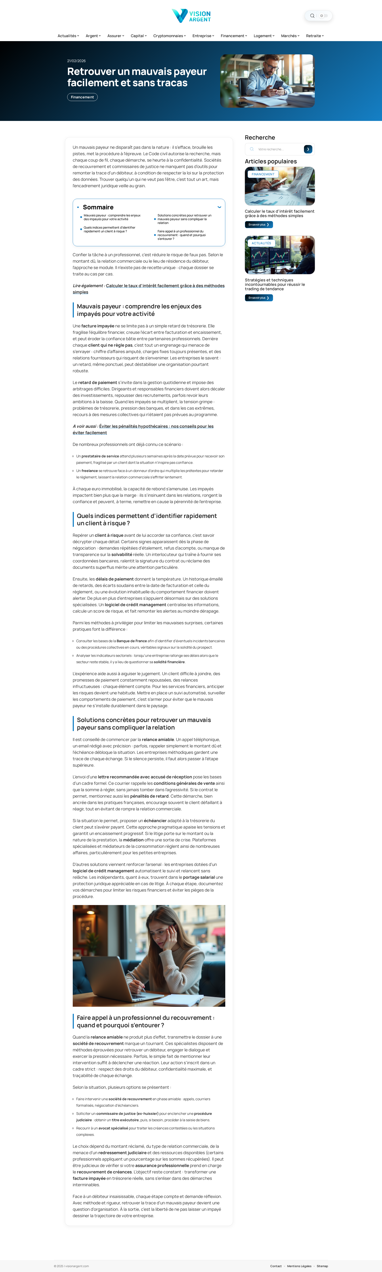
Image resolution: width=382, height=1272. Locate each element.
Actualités (261, 243)
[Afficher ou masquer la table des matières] (167, 207)
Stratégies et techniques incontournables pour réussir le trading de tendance (275, 284)
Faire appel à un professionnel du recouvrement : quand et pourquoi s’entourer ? (182, 235)
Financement (82, 97)
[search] (312, 15)
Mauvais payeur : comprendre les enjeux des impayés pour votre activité (112, 217)
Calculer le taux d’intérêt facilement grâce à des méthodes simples (280, 213)
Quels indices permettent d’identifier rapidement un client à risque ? (109, 229)
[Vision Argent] (191, 16)
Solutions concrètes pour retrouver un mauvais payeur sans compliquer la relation (184, 219)
